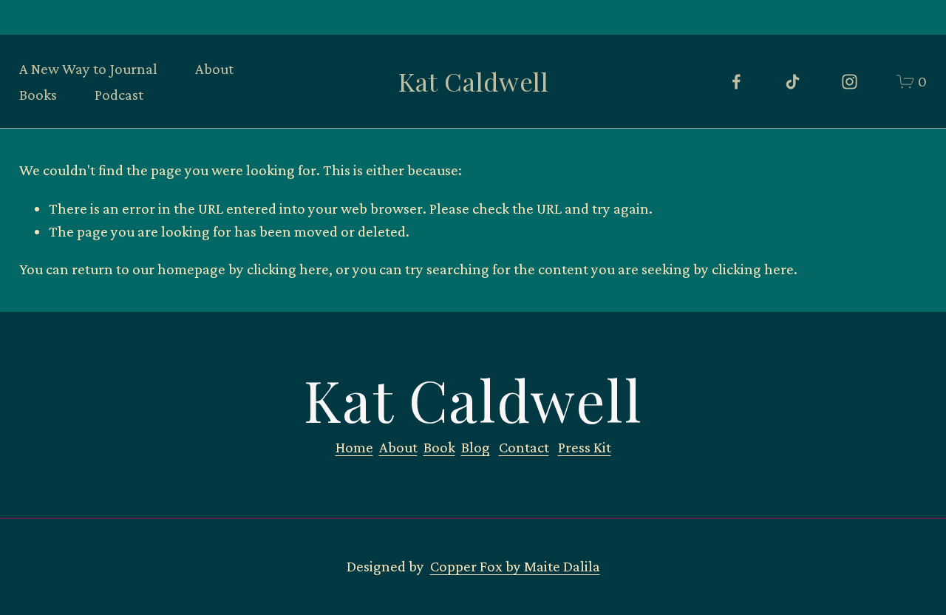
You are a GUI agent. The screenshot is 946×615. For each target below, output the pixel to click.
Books (38, 94)
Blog (475, 447)
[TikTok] (792, 81)
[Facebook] (736, 81)
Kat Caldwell (473, 81)
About (214, 69)
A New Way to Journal (88, 69)
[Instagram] (849, 81)
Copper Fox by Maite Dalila (515, 566)
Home (354, 447)
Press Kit (584, 447)
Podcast (119, 94)
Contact (524, 447)
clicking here (288, 269)
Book (439, 447)
